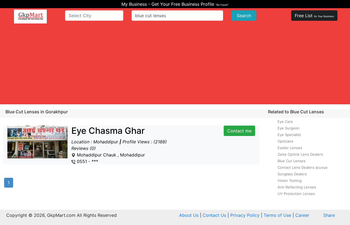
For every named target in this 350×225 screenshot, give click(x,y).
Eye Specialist (289, 134)
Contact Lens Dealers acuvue (303, 167)
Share (329, 215)
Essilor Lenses (290, 148)
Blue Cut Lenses (291, 161)
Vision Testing (290, 180)
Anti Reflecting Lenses (297, 187)
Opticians (285, 141)
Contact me (239, 131)
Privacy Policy (244, 215)
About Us (189, 215)
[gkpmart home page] (30, 16)
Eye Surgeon (288, 128)
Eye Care (285, 121)
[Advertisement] (175, 66)
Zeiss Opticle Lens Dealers (300, 154)
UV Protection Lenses (296, 193)
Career (302, 215)
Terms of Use (277, 215)
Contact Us (214, 215)
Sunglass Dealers (292, 174)
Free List (314, 15)
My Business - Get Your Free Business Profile (175, 4)
